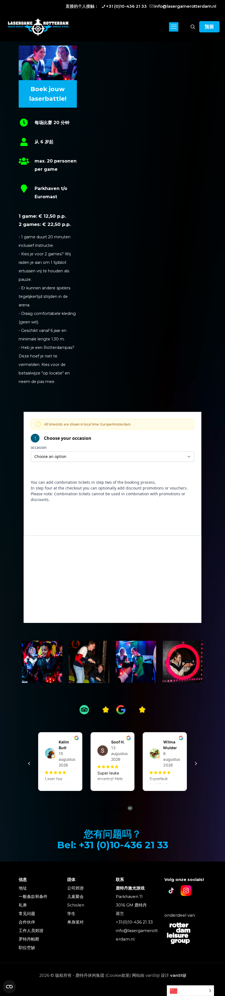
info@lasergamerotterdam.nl (185, 6)
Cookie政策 (118, 975)
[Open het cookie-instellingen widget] (9, 986)
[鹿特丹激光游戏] (38, 26)
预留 (209, 26)
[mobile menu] (173, 27)
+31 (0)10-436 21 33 (126, 6)
